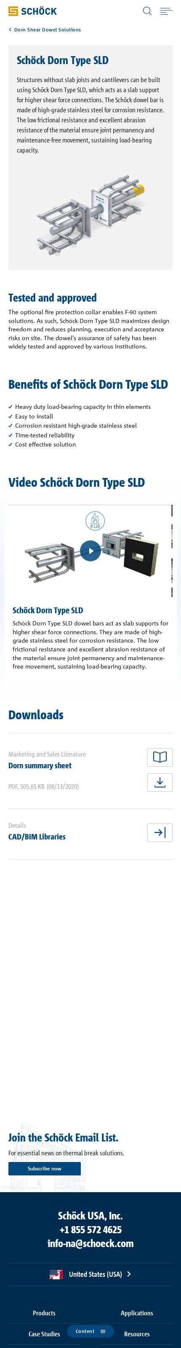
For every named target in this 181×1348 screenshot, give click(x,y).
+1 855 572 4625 (91, 1229)
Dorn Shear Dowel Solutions (47, 30)
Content (85, 1331)
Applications (137, 1313)
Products (44, 1313)
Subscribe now (44, 1168)
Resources (137, 1334)
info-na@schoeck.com (91, 1243)
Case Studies (44, 1334)
